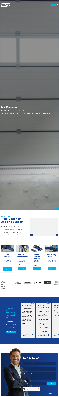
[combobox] (39, 369)
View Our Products (7, 269)
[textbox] (38, 369)
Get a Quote (51, 383)
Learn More (22, 268)
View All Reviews (10, 331)
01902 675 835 (47, 4)
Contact (53, 4)
